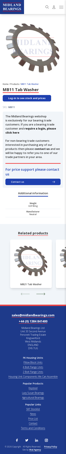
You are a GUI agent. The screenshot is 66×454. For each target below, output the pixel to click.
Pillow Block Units (33, 362)
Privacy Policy (50, 446)
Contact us (17, 181)
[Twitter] (26, 440)
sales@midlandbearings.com (33, 315)
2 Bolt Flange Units (33, 371)
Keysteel (33, 388)
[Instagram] (46, 440)
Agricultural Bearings (33, 397)
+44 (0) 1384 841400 (33, 321)
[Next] (40, 294)
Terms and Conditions (33, 428)
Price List (33, 418)
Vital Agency (35, 449)
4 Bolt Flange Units (33, 367)
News (33, 413)
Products (14, 84)
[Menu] (61, 7)
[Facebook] (16, 440)
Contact (33, 423)
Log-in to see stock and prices (27, 98)
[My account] (53, 7)
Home (5, 84)
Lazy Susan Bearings (33, 392)
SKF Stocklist (33, 409)
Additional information (33, 193)
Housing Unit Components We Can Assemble (33, 376)
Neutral (33, 214)
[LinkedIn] (36, 440)
